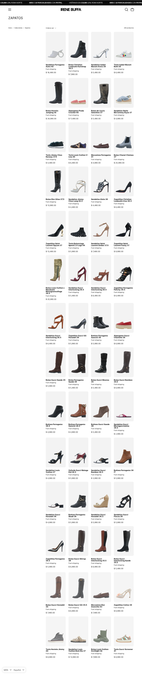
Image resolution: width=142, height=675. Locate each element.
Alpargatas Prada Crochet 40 (76, 111)
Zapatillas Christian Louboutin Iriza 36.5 (123, 200)
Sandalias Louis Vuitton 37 (53, 471)
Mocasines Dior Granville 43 (98, 606)
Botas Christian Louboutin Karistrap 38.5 (77, 66)
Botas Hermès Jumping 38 (52, 111)
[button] (126, 9)
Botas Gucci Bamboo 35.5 (123, 381)
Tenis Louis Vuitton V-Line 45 (78, 156)
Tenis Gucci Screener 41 (123, 650)
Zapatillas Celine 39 (123, 605)
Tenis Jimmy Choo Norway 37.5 (54, 156)
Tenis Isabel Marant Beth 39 (122, 65)
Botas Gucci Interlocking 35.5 (98, 560)
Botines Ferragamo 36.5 (54, 425)
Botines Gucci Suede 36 (100, 425)
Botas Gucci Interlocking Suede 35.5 (122, 560)
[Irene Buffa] (71, 9)
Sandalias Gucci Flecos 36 (121, 515)
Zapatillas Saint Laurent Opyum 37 (54, 244)
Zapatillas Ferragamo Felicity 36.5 (123, 289)
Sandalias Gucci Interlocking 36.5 (76, 289)
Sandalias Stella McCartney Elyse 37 (123, 111)
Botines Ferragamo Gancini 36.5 (77, 425)
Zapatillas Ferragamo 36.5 (55, 560)
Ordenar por (50, 28)
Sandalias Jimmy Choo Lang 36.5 (76, 200)
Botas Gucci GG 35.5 (78, 605)
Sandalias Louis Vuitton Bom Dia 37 (77, 650)
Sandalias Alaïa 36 (99, 199)
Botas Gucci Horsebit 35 (55, 606)
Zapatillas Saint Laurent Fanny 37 (121, 244)
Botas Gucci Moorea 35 (100, 381)
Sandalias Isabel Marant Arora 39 (98, 65)
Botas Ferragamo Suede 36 (76, 381)
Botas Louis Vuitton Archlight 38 (99, 650)
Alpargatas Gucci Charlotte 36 (121, 336)
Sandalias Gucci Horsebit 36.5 (98, 515)
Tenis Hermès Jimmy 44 (55, 650)
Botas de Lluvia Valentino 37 (98, 111)
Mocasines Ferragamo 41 (101, 156)
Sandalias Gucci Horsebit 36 (53, 515)
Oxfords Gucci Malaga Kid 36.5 (78, 471)
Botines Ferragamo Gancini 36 (99, 336)
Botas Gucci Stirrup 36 (77, 560)
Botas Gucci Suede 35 (55, 380)
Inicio (10, 28)
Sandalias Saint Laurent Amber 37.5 (99, 244)
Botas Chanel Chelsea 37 (124, 156)
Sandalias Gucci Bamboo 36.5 (98, 471)
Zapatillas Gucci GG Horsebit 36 (77, 336)
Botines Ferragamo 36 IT (124, 471)
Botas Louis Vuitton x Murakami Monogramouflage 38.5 (55, 290)
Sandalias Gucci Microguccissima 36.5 (121, 426)
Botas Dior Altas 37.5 (55, 199)
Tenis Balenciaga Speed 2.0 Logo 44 (77, 244)
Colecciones (18, 28)
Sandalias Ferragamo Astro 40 (55, 65)
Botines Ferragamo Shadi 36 (77, 515)
